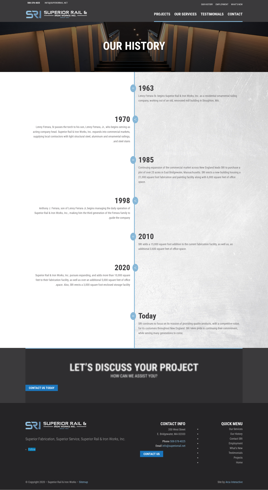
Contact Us (151, 454)
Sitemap (83, 482)
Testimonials (212, 14)
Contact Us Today (41, 388)
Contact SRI (236, 438)
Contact (235, 14)
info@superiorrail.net (173, 445)
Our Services (185, 14)
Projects (162, 14)
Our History (207, 4)
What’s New (237, 4)
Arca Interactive (234, 482)
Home (239, 462)
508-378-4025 (177, 441)
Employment (222, 4)
